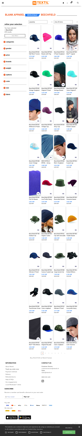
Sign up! (27, 396)
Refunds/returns (11, 377)
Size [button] (7, 88)
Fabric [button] (8, 94)
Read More (40, 429)
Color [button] (8, 81)
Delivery (8, 374)
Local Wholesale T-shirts (13, 384)
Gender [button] (8, 48)
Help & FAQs (10, 379)
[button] (63, 3)
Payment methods (11, 371)
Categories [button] (10, 42)
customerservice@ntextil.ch (50, 368)
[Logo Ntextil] (41, 3)
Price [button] (8, 55)
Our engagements (11, 382)
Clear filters (15, 35)
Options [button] (9, 75)
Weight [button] (8, 68)
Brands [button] (8, 61)
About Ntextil (10, 366)
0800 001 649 (46, 377)
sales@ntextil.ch (47, 372)
